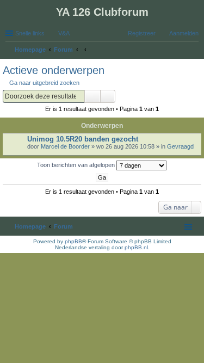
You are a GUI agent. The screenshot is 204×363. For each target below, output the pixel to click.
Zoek (92, 96)
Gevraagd (180, 146)
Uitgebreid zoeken (108, 96)
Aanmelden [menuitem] (184, 33)
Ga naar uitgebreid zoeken (44, 82)
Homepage (30, 226)
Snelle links (30, 33)
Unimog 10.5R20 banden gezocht (82, 139)
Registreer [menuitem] (142, 33)
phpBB (73, 241)
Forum (63, 226)
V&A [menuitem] (64, 33)
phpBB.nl (136, 247)
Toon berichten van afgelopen (76, 165)
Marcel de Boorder (65, 146)
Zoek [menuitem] (195, 50)
